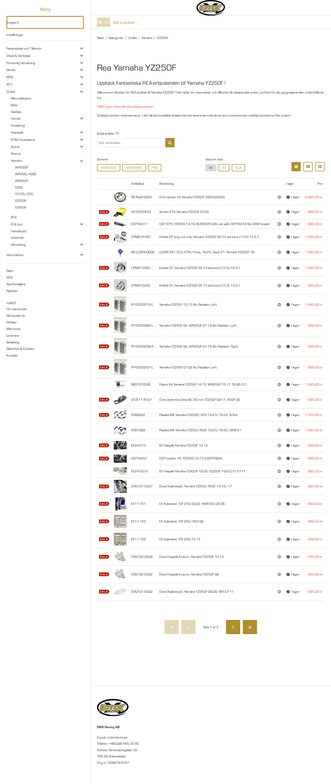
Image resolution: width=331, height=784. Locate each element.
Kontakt (11, 355)
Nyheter (12, 290)
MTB (9, 77)
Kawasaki (17, 132)
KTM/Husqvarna (23, 139)
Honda (15, 118)
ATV (9, 84)
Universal (17, 237)
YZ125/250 (24, 193)
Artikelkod (108, 168)
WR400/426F (25, 174)
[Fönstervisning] (308, 166)
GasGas (16, 111)
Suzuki (15, 146)
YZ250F (20, 200)
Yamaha (16, 160)
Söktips (11, 322)
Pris (154, 168)
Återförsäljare (16, 284)
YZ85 (19, 187)
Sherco (16, 153)
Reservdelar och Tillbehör (24, 48)
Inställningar (14, 34)
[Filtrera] (170, 142)
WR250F (21, 167)
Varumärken (15, 254)
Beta (14, 105)
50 (224, 168)
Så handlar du (15, 315)
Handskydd (18, 231)
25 (211, 168)
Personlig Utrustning (20, 62)
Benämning (134, 168)
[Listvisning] (296, 166)
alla (238, 168)
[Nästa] (233, 627)
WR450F (21, 180)
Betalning (12, 342)
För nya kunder (16, 308)
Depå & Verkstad (18, 55)
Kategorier (116, 37)
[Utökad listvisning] (320, 166)
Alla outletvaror (21, 98)
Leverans (12, 335)
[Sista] (250, 627)
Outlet (10, 91)
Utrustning (18, 244)
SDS (9, 277)
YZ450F (20, 207)
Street (10, 69)
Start (9, 270)
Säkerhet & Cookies (20, 348)
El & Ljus (16, 224)
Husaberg (18, 125)
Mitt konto (13, 328)
